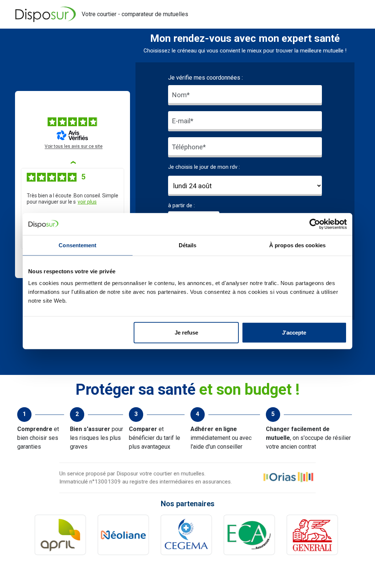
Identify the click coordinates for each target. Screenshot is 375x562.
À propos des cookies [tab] (297, 245)
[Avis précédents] (72, 162)
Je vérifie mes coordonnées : (205, 77)
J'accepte (294, 332)
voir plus (87, 202)
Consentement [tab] (77, 245)
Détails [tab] (188, 245)
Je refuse (186, 332)
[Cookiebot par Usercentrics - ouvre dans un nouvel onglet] (315, 224)
